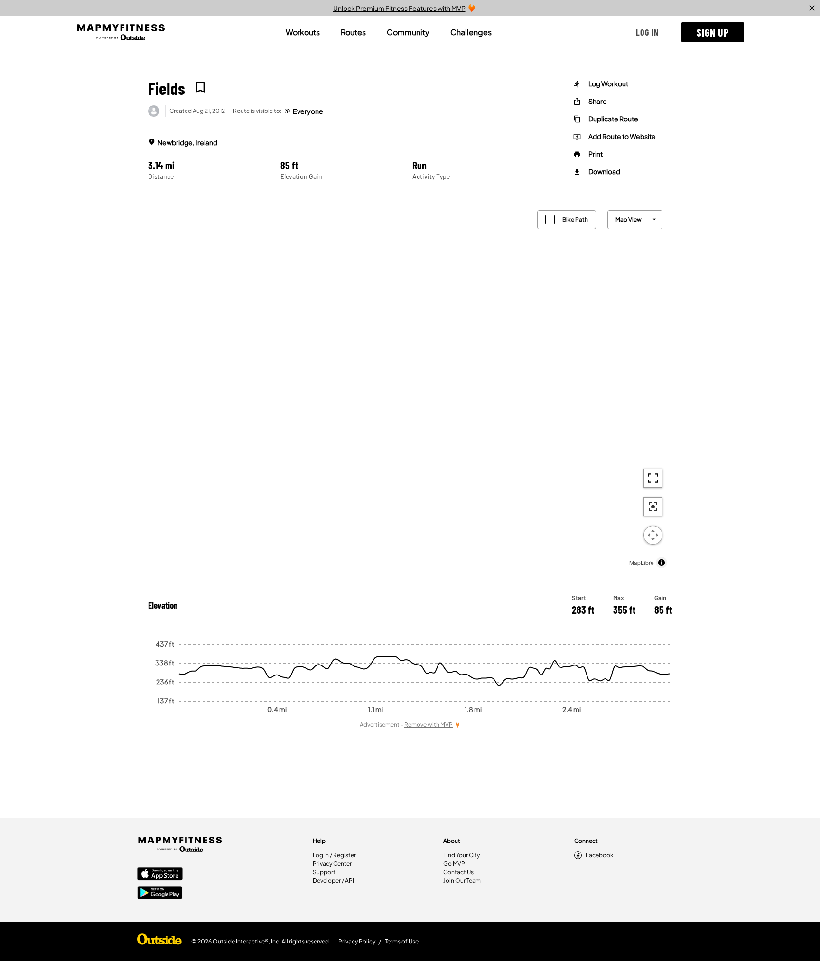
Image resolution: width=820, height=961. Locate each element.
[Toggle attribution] (661, 562)
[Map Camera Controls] (652, 535)
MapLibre (641, 562)
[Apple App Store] (160, 874)
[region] (410, 387)
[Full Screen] (652, 478)
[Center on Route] (652, 506)
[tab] (303, 32)
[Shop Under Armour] (159, 941)
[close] (812, 8)
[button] (647, 32)
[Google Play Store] (160, 893)
